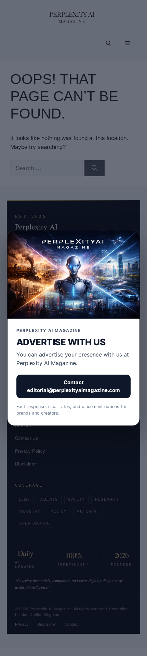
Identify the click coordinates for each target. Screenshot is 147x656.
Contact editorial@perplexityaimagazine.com (73, 386)
